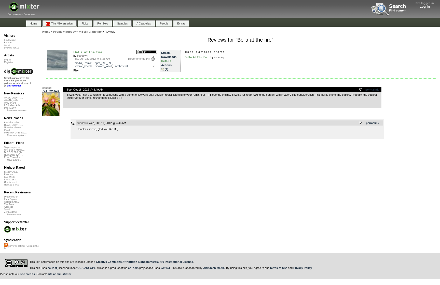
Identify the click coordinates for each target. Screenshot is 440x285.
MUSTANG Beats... (15, 132)
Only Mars (10, 103)
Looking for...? (11, 47)
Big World (9, 177)
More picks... (14, 160)
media (78, 63)
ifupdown (82, 55)
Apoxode (8, 207)
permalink (372, 89)
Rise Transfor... (13, 157)
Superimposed (12, 147)
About (7, 45)
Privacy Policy (302, 267)
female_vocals (83, 66)
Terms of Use (278, 267)
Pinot (7, 130)
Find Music (10, 40)
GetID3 (165, 267)
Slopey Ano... (12, 172)
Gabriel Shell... (12, 202)
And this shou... (13, 122)
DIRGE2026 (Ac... (14, 152)
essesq (219, 57)
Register (8, 62)
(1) (166, 69)
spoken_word (103, 66)
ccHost (52, 267)
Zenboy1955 (10, 212)
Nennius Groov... (14, 127)
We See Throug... (14, 149)
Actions (166, 65)
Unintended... (12, 182)
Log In (425, 6)
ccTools (133, 267)
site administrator (59, 274)
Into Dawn (10, 108)
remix (88, 63)
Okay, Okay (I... (13, 97)
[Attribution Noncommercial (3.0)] (146, 52)
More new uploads (16, 135)
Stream (166, 52)
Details (166, 61)
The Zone (9, 204)
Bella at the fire (88, 52)
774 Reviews (50, 90)
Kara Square (10, 199)
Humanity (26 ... (13, 155)
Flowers (8, 174)
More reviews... (15, 214)
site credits (27, 274)
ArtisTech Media (214, 267)
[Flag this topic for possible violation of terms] (360, 90)
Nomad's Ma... (12, 184)
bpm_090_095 (103, 63)
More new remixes (17, 110)
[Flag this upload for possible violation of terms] (154, 66)
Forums (8, 42)
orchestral (121, 66)
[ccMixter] (24, 9)
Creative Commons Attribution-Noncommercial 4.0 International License (144, 261)
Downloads (168, 56)
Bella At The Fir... (197, 57)
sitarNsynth (11, 100)
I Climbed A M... (13, 105)
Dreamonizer (11, 196)
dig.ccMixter (14, 85)
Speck (7, 209)
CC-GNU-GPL (86, 267)
